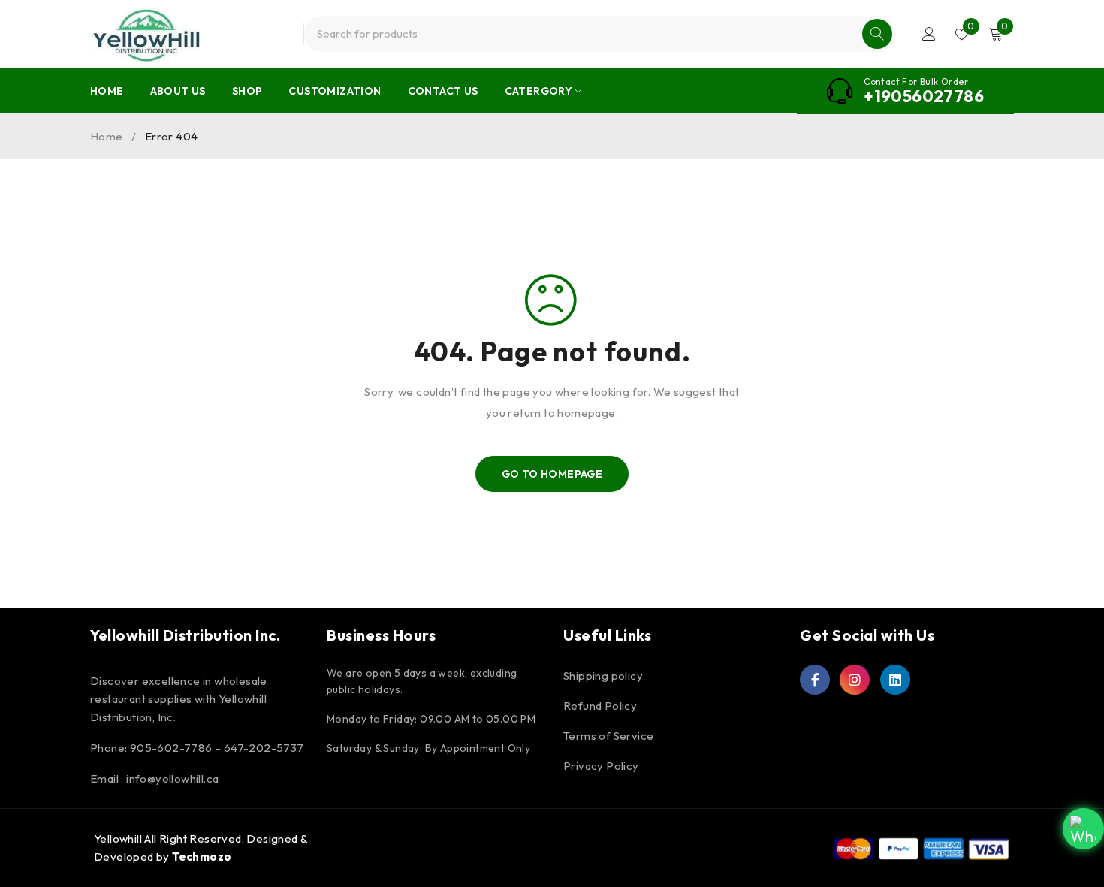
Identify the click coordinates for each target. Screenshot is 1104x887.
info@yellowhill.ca (172, 778)
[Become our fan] (815, 680)
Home (106, 136)
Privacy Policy (601, 766)
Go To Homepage (552, 474)
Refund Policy (600, 705)
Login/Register (929, 33)
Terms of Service (608, 736)
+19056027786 (924, 96)
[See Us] (855, 680)
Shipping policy (603, 675)
